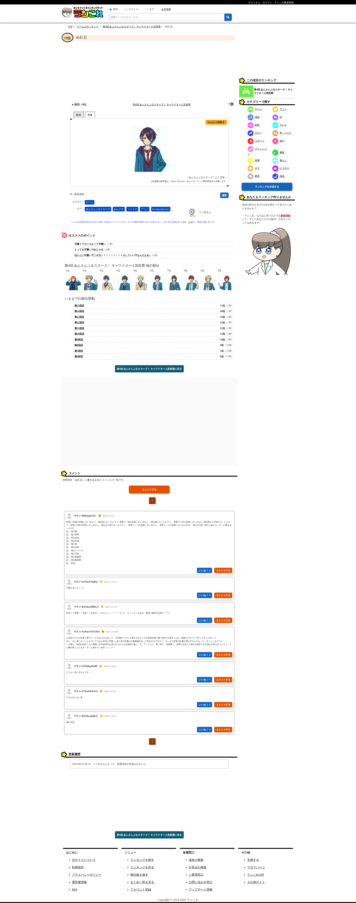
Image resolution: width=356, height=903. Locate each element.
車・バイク (286, 132)
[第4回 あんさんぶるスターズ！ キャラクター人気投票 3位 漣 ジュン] (107, 282)
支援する (253, 859)
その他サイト (256, 882)
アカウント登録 (140, 889)
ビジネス (284, 168)
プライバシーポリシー (87, 874)
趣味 (282, 152)
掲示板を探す (139, 874)
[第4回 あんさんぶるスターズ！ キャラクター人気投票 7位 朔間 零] (174, 282)
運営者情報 (79, 882)
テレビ (283, 125)
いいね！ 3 (204, 570)
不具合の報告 (198, 867)
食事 (257, 160)
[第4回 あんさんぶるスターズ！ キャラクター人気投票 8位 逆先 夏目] (225, 282)
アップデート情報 (200, 889)
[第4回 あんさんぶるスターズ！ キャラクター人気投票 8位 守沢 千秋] (191, 282)
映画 (257, 125)
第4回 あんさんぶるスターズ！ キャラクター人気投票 (132, 26)
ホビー (258, 132)
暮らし (283, 160)
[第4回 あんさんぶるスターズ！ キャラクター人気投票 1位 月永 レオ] (73, 282)
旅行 (282, 140)
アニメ (144, 209)
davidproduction (160, 209)
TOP (70, 26)
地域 (282, 176)
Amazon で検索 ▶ (216, 122)
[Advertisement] (149, 72)
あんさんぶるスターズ (98, 209)
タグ (151, 9)
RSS (74, 889)
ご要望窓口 (196, 874)
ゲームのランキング (87, 26)
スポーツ (259, 140)
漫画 (257, 117)
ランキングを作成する (267, 186)
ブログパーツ (256, 867)
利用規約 (78, 867)
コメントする (149, 489)
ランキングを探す (142, 859)
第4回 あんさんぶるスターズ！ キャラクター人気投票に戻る (149, 368)
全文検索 (166, 9)
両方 (115, 9)
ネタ (257, 168)
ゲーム (89, 202)
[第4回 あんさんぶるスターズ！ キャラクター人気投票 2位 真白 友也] (90, 282)
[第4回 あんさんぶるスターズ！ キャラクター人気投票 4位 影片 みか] (123, 282)
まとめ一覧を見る (142, 882)
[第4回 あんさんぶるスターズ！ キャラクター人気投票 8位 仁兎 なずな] (208, 282)
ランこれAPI (255, 874)
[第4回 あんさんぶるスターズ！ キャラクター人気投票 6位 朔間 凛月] (157, 282)
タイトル (133, 9)
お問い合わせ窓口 (200, 882)
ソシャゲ (132, 209)
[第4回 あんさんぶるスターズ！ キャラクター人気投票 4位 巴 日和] (140, 282)
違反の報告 (196, 859)
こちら (190, 222)
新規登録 (285, 215)
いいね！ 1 (204, 595)
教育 (257, 176)
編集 (224, 195)
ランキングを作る (142, 867)
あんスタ (118, 209)
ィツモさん (205, 212)
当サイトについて (84, 859)
